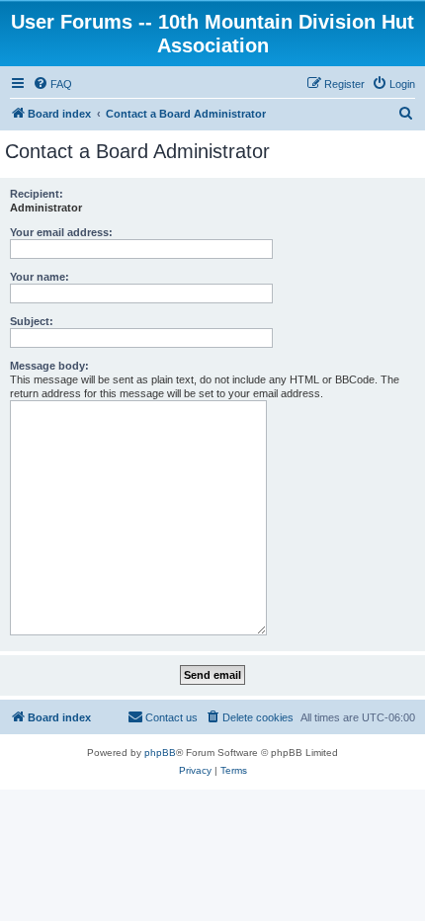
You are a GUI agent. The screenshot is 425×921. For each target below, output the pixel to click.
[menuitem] (52, 84)
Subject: (31, 321)
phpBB (160, 752)
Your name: (39, 277)
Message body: (49, 366)
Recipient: (36, 194)
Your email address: (61, 232)
